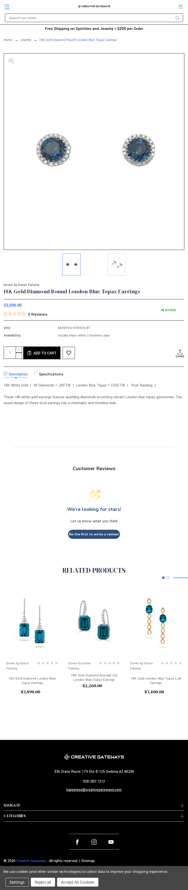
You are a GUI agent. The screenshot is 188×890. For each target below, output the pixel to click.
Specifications (51, 374)
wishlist (69, 353)
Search (177, 18)
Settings (17, 882)
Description (18, 374)
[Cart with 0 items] (181, 7)
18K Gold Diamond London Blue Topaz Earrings (32, 680)
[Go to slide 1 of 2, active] (163, 577)
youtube (111, 842)
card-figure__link (32, 622)
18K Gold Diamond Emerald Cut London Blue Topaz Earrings (94, 677)
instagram (94, 842)
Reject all (43, 882)
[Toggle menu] (5, 5)
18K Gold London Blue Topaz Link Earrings (156, 680)
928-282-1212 (94, 781)
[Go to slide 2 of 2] (168, 577)
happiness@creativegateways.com (94, 789)
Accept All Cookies (77, 882)
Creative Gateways (31, 861)
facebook (77, 842)
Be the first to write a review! (94, 534)
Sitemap (88, 861)
